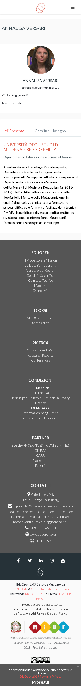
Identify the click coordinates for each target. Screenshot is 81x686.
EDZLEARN (19, 589)
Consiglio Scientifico (41, 275)
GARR (40, 455)
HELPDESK (43, 541)
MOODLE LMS (35, 594)
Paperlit (40, 465)
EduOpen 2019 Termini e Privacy (40, 676)
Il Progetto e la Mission (40, 260)
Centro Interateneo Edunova (50, 589)
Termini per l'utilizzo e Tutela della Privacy (40, 398)
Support (18, 506)
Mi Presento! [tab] (15, 131)
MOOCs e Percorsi (40, 318)
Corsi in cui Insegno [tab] (50, 131)
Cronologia (40, 290)
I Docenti (40, 285)
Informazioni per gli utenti (41, 413)
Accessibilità (40, 323)
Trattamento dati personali (40, 418)
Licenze (40, 403)
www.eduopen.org (43, 534)
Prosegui (40, 682)
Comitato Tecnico (40, 280)
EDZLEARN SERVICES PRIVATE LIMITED (40, 445)
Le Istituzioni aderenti (40, 265)
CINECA (40, 450)
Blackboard (41, 460)
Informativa (40, 393)
